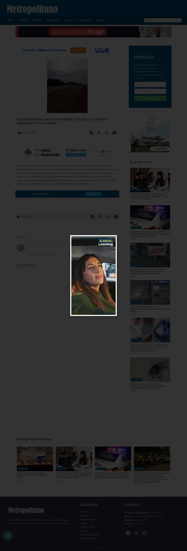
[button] (112, 239)
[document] (93, 275)
